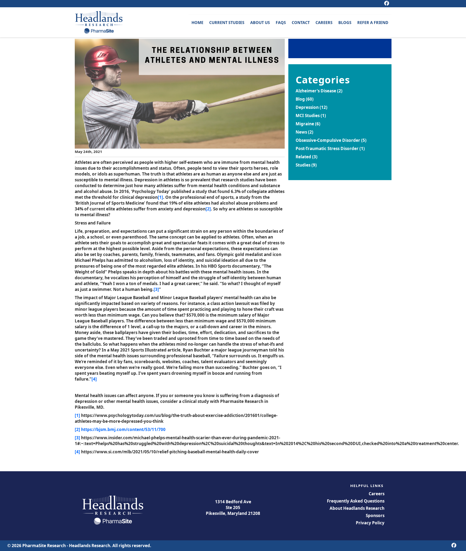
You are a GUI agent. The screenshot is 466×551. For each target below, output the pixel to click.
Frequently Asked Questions (355, 501)
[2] (208, 209)
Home (197, 22)
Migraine (305, 124)
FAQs (281, 22)
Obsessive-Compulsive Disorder (328, 140)
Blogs (344, 22)
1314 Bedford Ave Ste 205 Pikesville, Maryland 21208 (233, 507)
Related (303, 157)
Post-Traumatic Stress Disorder (327, 148)
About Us (260, 22)
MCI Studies (308, 115)
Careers (324, 22)
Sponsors (375, 515)
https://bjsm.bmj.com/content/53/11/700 (123, 429)
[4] (94, 379)
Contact (301, 22)
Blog (300, 99)
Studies (303, 165)
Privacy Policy (370, 523)
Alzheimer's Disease (316, 91)
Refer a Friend (372, 22)
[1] (160, 197)
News (301, 132)
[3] (156, 289)
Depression (307, 107)
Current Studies (226, 22)
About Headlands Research (357, 508)
